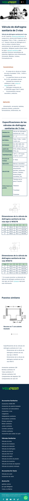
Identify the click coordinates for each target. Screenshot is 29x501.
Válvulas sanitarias (17, 8)
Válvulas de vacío (7, 474)
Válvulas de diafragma (10, 7)
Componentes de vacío (9, 378)
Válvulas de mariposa (8, 444)
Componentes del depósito (10, 376)
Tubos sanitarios (7, 372)
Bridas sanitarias (7, 423)
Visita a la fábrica (7, 489)
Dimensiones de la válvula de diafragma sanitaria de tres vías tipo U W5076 (15, 353)
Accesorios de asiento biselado (11, 406)
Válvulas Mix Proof (7, 454)
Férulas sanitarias (7, 421)
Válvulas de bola (7, 441)
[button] (25, 498)
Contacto (16, 281)
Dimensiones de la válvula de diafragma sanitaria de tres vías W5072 (15, 359)
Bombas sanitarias (7, 369)
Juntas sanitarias (7, 426)
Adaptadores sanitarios (9, 416)
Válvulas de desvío (7, 451)
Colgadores (5, 413)
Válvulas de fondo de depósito (11, 464)
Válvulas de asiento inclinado (10, 466)
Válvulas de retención (8, 446)
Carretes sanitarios (7, 428)
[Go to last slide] (4, 317)
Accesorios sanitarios (8, 367)
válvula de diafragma (18, 36)
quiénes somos (6, 484)
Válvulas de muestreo (8, 461)
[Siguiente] (24, 317)
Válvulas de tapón (7, 456)
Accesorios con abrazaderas (10, 408)
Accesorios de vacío (8, 476)
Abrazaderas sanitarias (9, 418)
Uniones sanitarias (7, 431)
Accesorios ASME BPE (8, 403)
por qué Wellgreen (7, 486)
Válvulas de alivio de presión (10, 459)
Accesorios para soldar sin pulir (11, 433)
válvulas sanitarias (12, 50)
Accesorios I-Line (7, 411)
